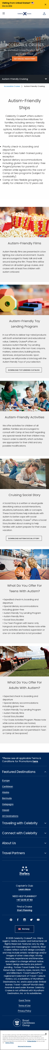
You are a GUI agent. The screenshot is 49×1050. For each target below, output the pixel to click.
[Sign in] (44, 13)
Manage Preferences (24, 1046)
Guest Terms (24, 1000)
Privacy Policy (24, 1011)
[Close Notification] (45, 4)
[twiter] (31, 919)
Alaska (5, 792)
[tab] (24, 79)
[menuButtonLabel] (3, 13)
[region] (24, 1040)
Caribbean (7, 786)
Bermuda (7, 798)
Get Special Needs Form (24, 59)
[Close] (46, 1034)
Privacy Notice (31, 1041)
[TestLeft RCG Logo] (24, 1023)
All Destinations (10, 816)
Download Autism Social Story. (24, 538)
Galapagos (7, 804)
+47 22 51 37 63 (24, 899)
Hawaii (5, 810)
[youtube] (38, 919)
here (35, 761)
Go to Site (7, 5)
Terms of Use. (9, 1043)
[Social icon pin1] (11, 919)
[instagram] (24, 919)
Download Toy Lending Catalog (24, 370)
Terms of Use (24, 1006)
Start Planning (24, 910)
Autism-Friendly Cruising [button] (15, 79)
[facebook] (17, 919)
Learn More (25, 889)
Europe (6, 780)
